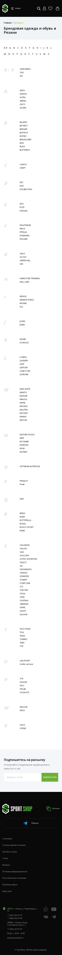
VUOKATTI (24, 692)
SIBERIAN (24, 604)
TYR (21, 646)
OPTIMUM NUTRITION (30, 466)
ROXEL (23, 523)
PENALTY (24, 481)
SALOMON (25, 545)
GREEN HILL (25, 260)
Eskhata (24, 210)
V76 (21, 678)
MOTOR (23, 420)
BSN (22, 143)
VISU (22, 685)
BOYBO (23, 136)
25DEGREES (25, 69)
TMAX (22, 635)
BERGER (23, 129)
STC (21, 586)
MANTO (23, 392)
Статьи (5, 858)
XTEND (23, 728)
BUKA (22, 146)
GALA (22, 253)
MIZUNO (24, 406)
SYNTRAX (24, 600)
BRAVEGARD (25, 139)
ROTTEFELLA (25, 520)
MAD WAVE (25, 389)
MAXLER (23, 396)
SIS (21, 566)
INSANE (23, 303)
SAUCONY (24, 555)
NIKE (22, 438)
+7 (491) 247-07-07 (14, 929)
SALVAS (23, 548)
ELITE (22, 207)
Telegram (35, 823)
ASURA (23, 107)
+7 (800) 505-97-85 (14, 918)
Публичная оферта (9, 885)
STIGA (22, 593)
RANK (22, 530)
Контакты (6, 865)
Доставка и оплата (9, 852)
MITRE (22, 402)
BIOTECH (24, 132)
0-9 (5, 47)
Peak (22, 484)
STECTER (24, 590)
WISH (22, 710)
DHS (22, 186)
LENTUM (24, 367)
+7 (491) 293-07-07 (14, 915)
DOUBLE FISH (26, 189)
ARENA (23, 100)
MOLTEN (24, 409)
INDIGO (23, 296)
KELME (23, 339)
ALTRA (23, 97)
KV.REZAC (24, 342)
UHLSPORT (25, 660)
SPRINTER (24, 576)
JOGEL (22, 321)
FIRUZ (22, 228)
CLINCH (23, 164)
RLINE (22, 516)
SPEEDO (24, 572)
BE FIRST (24, 125)
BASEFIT (23, 122)
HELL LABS (24, 282)
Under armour (26, 664)
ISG (21, 306)
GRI (21, 264)
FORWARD (24, 235)
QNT (22, 498)
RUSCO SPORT (27, 527)
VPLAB (23, 689)
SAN (22, 552)
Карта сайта (7, 891)
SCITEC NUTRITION (28, 559)
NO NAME (24, 441)
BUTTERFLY (25, 150)
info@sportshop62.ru (15, 938)
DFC (21, 182)
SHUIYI (23, 611)
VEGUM (23, 682)
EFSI (22, 203)
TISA (22, 632)
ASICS (22, 104)
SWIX (22, 597)
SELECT (23, 562)
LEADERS (24, 360)
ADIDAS (23, 94)
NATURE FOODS (27, 434)
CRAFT (23, 168)
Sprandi (23, 614)
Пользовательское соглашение (14, 878)
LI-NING (23, 357)
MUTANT (24, 413)
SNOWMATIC (26, 569)
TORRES (23, 639)
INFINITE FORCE (27, 299)
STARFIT (23, 579)
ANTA (22, 90)
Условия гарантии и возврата (14, 845)
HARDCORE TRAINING (30, 278)
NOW (22, 448)
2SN (22, 72)
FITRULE (23, 232)
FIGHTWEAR (25, 225)
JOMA (22, 324)
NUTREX (23, 452)
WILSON (23, 707)
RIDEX (22, 513)
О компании (7, 839)
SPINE (22, 607)
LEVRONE (24, 374)
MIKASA (23, 399)
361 (21, 76)
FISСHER (24, 239)
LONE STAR (25, 371)
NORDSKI (24, 445)
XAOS (22, 725)
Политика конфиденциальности (14, 871)
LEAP (22, 364)
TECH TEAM (25, 629)
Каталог (56, 808)
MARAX (23, 416)
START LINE (25, 583)
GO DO (23, 257)
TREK (22, 642)
